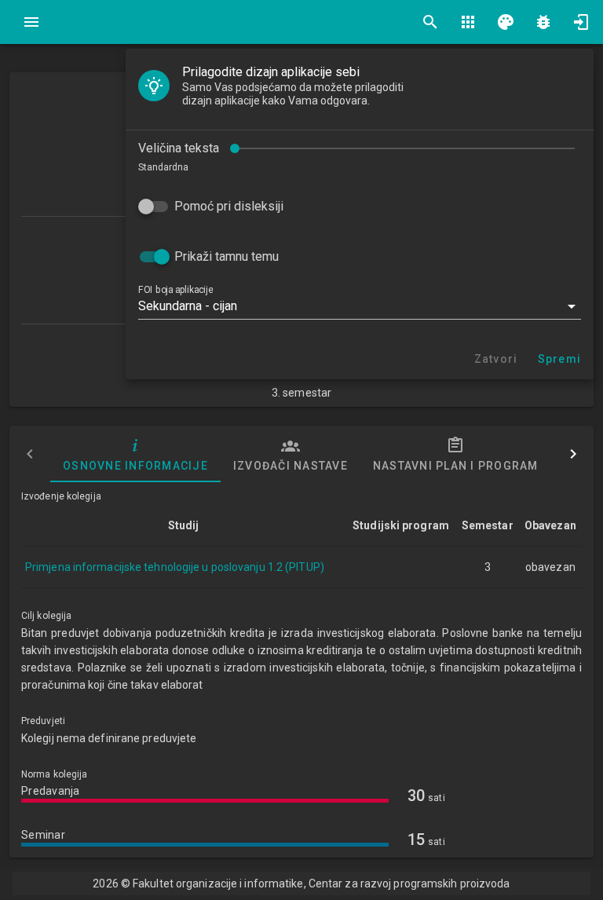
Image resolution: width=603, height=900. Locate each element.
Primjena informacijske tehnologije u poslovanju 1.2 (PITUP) (174, 567)
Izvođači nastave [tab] (290, 465)
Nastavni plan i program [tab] (456, 465)
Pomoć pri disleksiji (228, 206)
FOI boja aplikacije (175, 289)
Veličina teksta (178, 148)
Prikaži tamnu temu (226, 256)
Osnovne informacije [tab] (135, 465)
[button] (359, 306)
